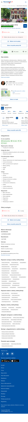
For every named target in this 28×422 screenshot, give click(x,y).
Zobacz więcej (5, 125)
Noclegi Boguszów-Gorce (6, 279)
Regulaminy (3, 401)
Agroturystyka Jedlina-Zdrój (7, 321)
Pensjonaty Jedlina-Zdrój (6, 323)
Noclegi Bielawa (13, 287)
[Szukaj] (25, 2)
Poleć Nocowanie (5, 375)
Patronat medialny (5, 388)
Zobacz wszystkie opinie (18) (14, 130)
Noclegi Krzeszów (16, 283)
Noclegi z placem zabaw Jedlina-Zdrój (8, 335)
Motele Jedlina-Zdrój (16, 323)
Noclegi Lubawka (5, 264)
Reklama (3, 380)
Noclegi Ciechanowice (22, 287)
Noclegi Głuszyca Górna (6, 285)
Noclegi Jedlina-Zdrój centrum (7, 346)
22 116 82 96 (10, 84)
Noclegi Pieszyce (5, 274)
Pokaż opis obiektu (5, 77)
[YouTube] (7, 353)
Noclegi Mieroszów (15, 285)
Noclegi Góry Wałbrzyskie (6, 311)
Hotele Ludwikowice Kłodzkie (16, 299)
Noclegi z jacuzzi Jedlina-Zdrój (7, 338)
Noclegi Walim (4, 281)
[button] (6, 92)
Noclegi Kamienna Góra (6, 268)
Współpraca (3, 378)
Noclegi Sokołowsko (15, 272)
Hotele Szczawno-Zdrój (6, 295)
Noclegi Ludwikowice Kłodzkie (15, 274)
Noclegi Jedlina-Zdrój (5, 262)
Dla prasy (3, 396)
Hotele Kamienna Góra (6, 297)
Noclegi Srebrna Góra (5, 266)
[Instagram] (12, 353)
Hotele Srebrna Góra (15, 295)
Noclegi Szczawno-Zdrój (14, 264)
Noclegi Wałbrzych (14, 262)
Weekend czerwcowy (19, 405)
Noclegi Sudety (11, 307)
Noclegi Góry (4, 307)
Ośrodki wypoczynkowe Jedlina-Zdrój (8, 325)
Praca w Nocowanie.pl (6, 383)
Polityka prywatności (5, 399)
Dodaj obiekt (4, 391)
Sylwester (13, 405)
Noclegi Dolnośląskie (5, 343)
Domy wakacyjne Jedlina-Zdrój (16, 319)
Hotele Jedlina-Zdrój (11, 5)
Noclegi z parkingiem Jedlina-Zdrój (8, 333)
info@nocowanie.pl (19, 84)
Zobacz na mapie (14, 99)
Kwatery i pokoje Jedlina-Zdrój (18, 317)
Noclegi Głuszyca (5, 287)
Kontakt (2, 365)
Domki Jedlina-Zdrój (5, 319)
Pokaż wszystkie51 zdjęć (7, 20)
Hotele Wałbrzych (14, 293)
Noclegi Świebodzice (5, 277)
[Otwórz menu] (2, 2)
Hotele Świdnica (15, 297)
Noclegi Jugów (14, 266)
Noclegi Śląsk (18, 307)
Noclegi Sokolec (15, 268)
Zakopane (3, 406)
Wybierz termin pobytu (15, 41)
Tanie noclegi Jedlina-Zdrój (16, 343)
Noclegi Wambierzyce (6, 272)
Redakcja (3, 393)
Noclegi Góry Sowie (14, 309)
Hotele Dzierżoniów (5, 299)
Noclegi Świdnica (23, 268)
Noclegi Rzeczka (14, 277)
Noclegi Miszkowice (12, 281)
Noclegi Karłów (13, 270)
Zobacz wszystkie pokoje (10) (14, 45)
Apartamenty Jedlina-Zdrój (6, 317)
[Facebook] (2, 353)
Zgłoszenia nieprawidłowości (7, 386)
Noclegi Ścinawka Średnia (6, 283)
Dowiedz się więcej (5, 255)
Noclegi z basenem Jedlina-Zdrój (7, 331)
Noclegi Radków (23, 262)
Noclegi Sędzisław (22, 277)
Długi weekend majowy (5, 405)
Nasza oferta (4, 373)
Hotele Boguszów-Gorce (6, 301)
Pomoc (2, 367)
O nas (2, 370)
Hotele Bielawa (15, 301)
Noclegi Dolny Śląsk (5, 309)
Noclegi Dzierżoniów (5, 270)
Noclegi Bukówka (16, 279)
